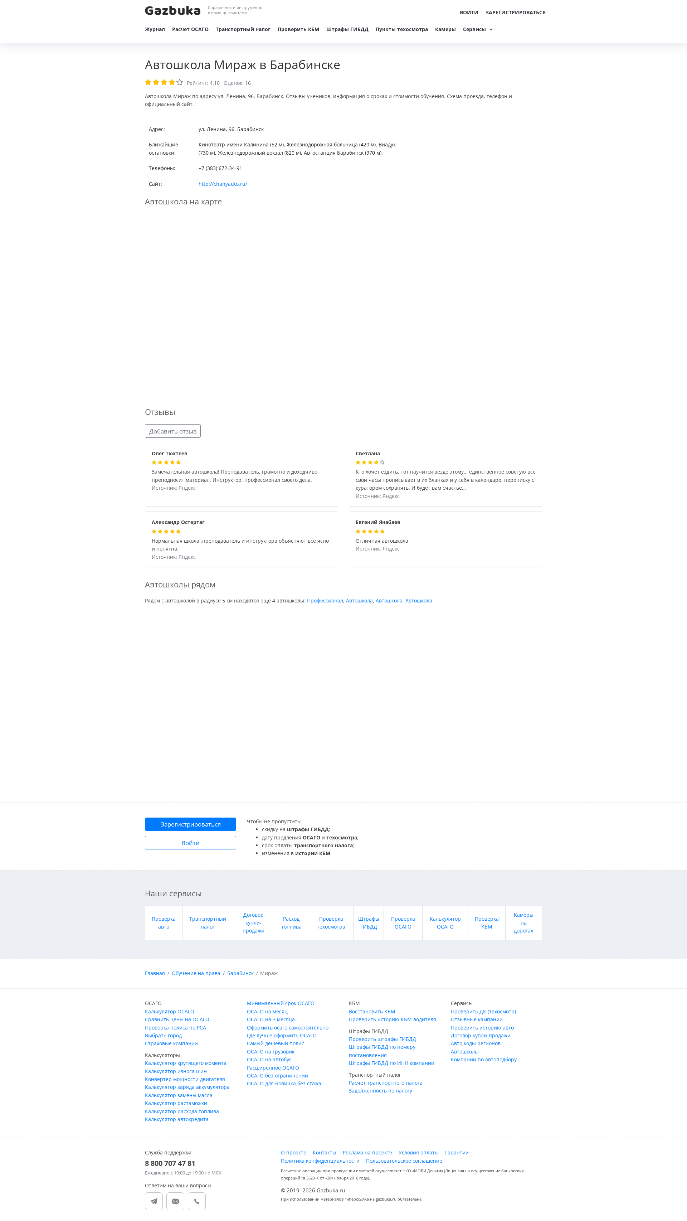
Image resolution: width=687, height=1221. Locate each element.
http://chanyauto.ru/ (223, 183)
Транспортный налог (243, 29)
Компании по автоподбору (484, 1059)
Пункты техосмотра (402, 29)
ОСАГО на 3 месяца (271, 1019)
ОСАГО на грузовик (270, 1051)
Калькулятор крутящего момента (185, 1063)
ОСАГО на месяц (267, 1011)
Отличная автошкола (382, 541)
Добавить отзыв (173, 431)
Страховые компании (171, 1043)
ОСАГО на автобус (269, 1059)
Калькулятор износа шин (176, 1071)
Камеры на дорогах (523, 922)
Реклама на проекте (367, 1152)
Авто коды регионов (476, 1043)
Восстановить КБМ (372, 1011)
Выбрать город (163, 1035)
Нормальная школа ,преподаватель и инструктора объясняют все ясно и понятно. (240, 545)
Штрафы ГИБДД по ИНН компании (391, 1063)
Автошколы (465, 1051)
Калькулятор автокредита (177, 1119)
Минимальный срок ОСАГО (281, 1003)
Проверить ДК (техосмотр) (483, 1011)
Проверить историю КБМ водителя (392, 1019)
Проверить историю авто (482, 1027)
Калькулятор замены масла (179, 1095)
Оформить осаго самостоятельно (287, 1027)
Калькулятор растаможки (176, 1103)
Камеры (445, 29)
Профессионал (325, 600)
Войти (469, 12)
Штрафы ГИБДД (347, 29)
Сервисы (474, 29)
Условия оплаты (419, 1152)
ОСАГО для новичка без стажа (284, 1083)
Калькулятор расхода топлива (182, 1111)
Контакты (324, 1152)
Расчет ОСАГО (190, 29)
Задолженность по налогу (380, 1090)
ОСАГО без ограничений (277, 1075)
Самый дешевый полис (275, 1043)
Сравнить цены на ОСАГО (177, 1019)
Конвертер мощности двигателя (185, 1079)
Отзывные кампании (477, 1019)
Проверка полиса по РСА (175, 1027)
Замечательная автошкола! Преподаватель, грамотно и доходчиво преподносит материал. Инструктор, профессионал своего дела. (234, 476)
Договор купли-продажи (253, 922)
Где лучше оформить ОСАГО (282, 1035)
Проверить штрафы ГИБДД (382, 1039)
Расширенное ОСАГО (273, 1067)
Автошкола (359, 600)
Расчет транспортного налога (386, 1082)
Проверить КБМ (298, 29)
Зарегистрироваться (516, 12)
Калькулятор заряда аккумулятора (187, 1087)
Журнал (155, 29)
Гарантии (457, 1152)
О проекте (293, 1152)
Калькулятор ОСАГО (169, 1011)
